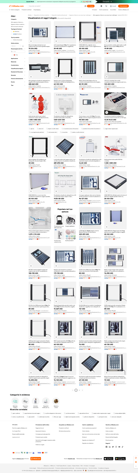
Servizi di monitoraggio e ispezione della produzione (45, 441)
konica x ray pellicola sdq (18, 416)
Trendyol (86, 465)
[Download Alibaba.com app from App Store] (108, 458)
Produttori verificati (64, 428)
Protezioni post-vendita (41, 437)
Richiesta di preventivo (64, 431)
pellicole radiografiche (89, 416)
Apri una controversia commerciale (91, 434)
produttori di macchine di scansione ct (91, 128)
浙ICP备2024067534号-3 (109, 470)
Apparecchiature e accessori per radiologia (80, 15)
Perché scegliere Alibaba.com (19, 428)
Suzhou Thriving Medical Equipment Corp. (114, 87)
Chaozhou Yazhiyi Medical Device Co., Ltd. (114, 51)
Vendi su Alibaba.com (111, 428)
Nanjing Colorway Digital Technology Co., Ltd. (115, 123)
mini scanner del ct (53, 132)
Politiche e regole (40, 444)
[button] (85, 6)
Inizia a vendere (109, 431)
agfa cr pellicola (16, 413)
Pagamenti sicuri (40, 428)
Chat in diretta (85, 431)
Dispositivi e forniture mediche (41, 15)
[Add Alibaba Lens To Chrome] (35, 458)
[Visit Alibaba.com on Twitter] (113, 447)
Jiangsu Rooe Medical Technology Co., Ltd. (89, 123)
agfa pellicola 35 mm (84, 413)
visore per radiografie (116, 416)
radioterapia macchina (44, 416)
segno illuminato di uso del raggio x (32, 413)
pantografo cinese (103, 416)
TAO (81, 465)
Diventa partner (109, 440)
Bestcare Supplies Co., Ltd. (60, 87)
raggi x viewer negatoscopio (111, 128)
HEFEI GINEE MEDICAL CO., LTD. (87, 51)
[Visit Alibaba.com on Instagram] (116, 447)
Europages (92, 465)
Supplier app (71, 458)
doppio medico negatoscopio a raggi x (102, 413)
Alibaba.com (99, 458)
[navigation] (18, 202)
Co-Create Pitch (16, 431)
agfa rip (32, 128)
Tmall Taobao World (61, 465)
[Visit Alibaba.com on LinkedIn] (110, 447)
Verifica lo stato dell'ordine (112, 434)
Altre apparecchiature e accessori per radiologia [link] (105, 15)
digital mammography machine (72, 416)
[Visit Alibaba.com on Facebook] (106, 447)
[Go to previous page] (72, 390)
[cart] (106, 6)
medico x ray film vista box (78, 132)
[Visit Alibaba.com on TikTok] (122, 447)
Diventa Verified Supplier (112, 437)
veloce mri (41, 128)
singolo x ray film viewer (53, 128)
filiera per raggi (57, 416)
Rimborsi (84, 437)
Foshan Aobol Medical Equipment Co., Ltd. (64, 123)
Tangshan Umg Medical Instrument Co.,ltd (39, 123)
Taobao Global (75, 465)
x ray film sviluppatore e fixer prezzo (53, 413)
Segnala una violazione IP (88, 440)
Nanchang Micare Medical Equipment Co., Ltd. (40, 51)
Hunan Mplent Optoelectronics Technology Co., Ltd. (90, 87)
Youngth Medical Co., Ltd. (35, 166)
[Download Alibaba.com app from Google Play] (120, 458)
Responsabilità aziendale (18, 434)
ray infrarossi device (70, 413)
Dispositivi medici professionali (59, 15)
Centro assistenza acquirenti (89, 428)
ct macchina (64, 132)
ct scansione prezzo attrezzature (70, 128)
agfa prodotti (31, 416)
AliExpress (46, 465)
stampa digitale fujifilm (120, 413)
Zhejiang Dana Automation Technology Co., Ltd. (40, 87)
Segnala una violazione (87, 443)
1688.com (52, 465)
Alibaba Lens (20, 458)
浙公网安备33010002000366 (95, 470)
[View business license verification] (83, 470)
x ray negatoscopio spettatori (37, 132)
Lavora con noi (16, 437)
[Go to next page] (82, 390)
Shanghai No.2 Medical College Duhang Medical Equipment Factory (65, 51)
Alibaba (30, 15)
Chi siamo (14, 424)
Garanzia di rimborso (41, 431)
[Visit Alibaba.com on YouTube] (119, 447)
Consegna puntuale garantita (43, 434)
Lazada (69, 465)
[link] (136, 458)
